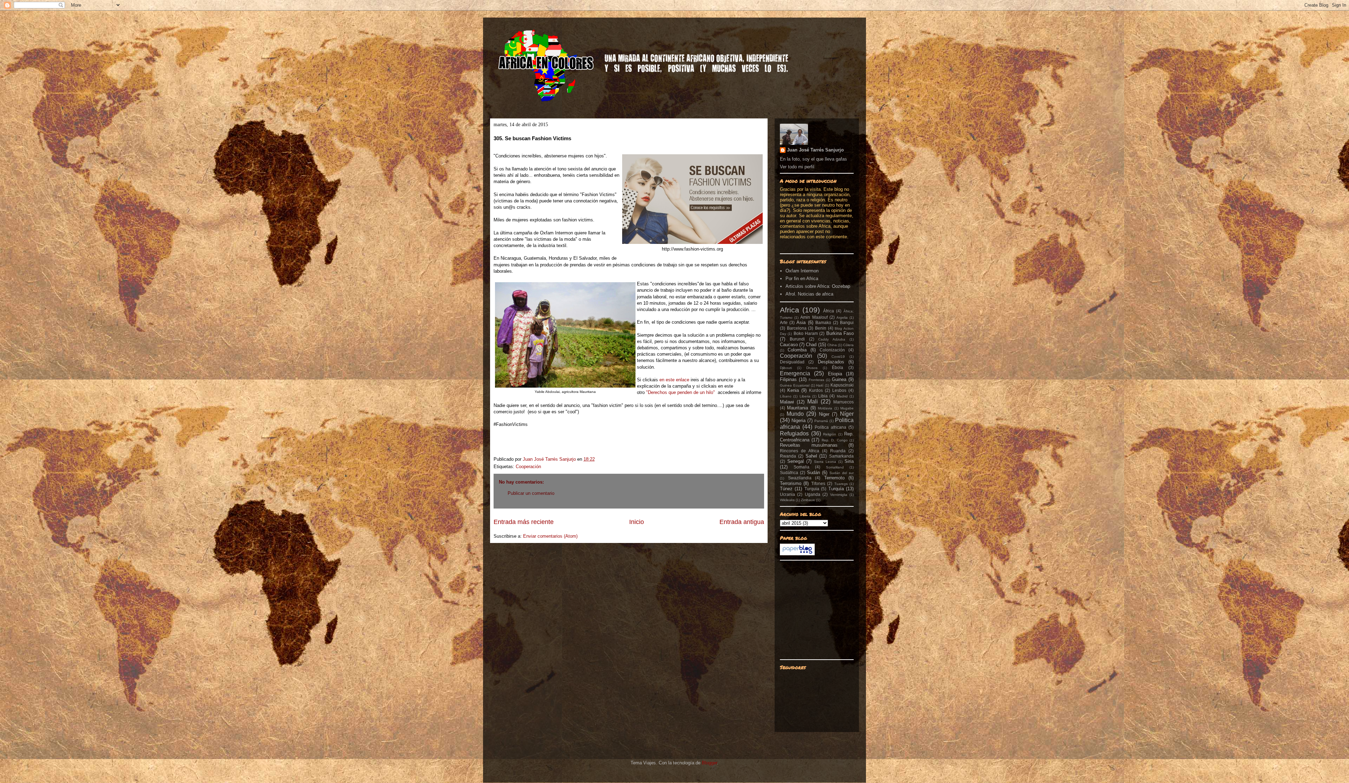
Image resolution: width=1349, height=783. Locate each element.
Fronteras (816, 380)
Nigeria (798, 420)
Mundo (795, 414)
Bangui (847, 322)
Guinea (839, 379)
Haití (819, 385)
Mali (812, 402)
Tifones (818, 483)
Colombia (797, 349)
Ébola (837, 367)
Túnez (786, 488)
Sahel (811, 456)
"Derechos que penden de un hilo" (680, 392)
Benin (820, 328)
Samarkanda (841, 456)
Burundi (797, 339)
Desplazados (831, 361)
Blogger (709, 762)
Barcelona (797, 328)
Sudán (813, 472)
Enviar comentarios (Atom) (550, 536)
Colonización (832, 350)
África (828, 311)
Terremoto (834, 477)
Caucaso (789, 344)
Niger (824, 414)
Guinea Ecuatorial (794, 385)
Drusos (811, 368)
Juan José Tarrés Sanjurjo (550, 459)
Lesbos (839, 390)
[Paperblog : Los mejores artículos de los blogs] (797, 553)
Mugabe (847, 408)
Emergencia (795, 373)
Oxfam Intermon (802, 270)
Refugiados (794, 433)
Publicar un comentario (531, 493)
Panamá (821, 421)
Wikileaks (787, 500)
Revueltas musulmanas (809, 445)
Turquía (836, 488)
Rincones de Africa (799, 450)
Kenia (793, 390)
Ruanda (838, 450)
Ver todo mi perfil (797, 166)
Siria (849, 461)
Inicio (636, 521)
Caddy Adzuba (831, 339)
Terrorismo (790, 483)
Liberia (805, 396)
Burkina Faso (840, 333)
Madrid (842, 396)
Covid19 (838, 356)
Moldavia (825, 408)
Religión (829, 434)
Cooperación (528, 466)
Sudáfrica (789, 472)
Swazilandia (800, 477)
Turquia (811, 488)
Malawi (787, 402)
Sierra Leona (825, 462)
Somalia (801, 467)
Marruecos (843, 402)
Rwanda (788, 456)
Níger (847, 414)
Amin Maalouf (813, 317)
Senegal (795, 461)
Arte (784, 322)
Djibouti (786, 368)
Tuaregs (841, 484)
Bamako (823, 322)
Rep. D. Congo (835, 440)
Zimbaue (808, 500)
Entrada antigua (741, 521)
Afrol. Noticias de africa (809, 294)
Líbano (785, 396)
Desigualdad (792, 362)
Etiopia (835, 373)
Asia (801, 322)
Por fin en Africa (802, 278)
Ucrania (787, 494)
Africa (789, 310)
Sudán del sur (841, 473)
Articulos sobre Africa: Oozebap (818, 286)
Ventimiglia (838, 495)
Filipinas (788, 379)
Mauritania (797, 407)
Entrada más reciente (524, 521)
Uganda (812, 494)
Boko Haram (806, 333)
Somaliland (835, 467)
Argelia (842, 317)
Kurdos (816, 390)
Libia (823, 396)
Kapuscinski (842, 385)
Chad (811, 344)
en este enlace (673, 379)
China (832, 345)
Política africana (830, 427)
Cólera (848, 345)
